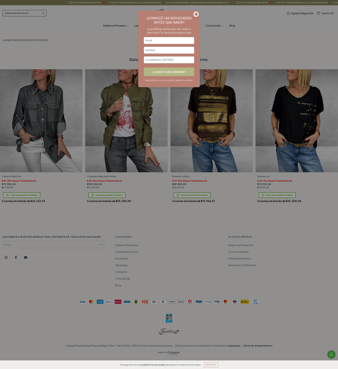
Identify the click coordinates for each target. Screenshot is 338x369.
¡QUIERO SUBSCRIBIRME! (169, 72)
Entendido (211, 365)
